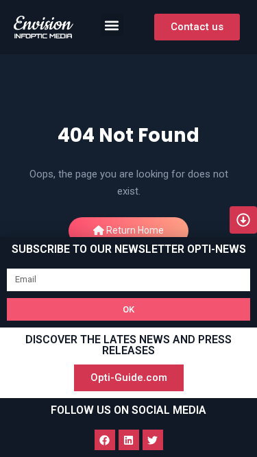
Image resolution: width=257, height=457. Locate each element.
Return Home (134, 230)
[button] (112, 25)
